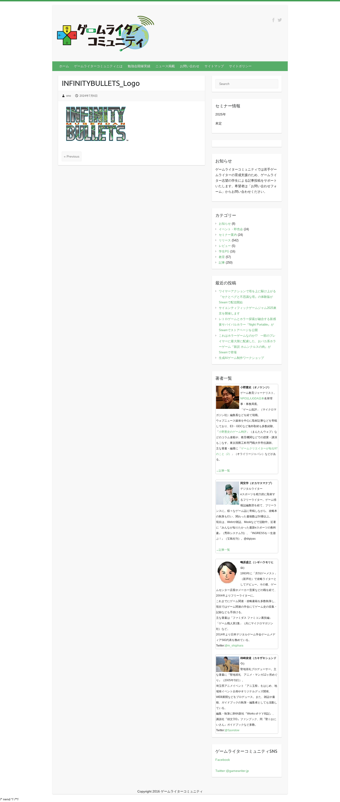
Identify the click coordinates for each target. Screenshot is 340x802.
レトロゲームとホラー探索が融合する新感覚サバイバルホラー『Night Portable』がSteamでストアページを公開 (247, 324)
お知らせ (225, 223)
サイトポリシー (240, 66)
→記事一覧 (223, 470)
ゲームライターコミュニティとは (98, 66)
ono (68, 95)
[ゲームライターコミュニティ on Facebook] (273, 20)
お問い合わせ (189, 66)
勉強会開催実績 (139, 66)
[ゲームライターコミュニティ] (105, 34)
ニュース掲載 (165, 66)
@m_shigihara (234, 645)
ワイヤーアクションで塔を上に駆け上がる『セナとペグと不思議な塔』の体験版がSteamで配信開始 (247, 296)
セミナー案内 (228, 234)
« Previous (71, 156)
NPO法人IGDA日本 (252, 398)
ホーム (64, 66)
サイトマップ (214, 66)
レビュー (225, 246)
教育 (222, 257)
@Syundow (232, 730)
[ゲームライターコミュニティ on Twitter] (280, 20)
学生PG (224, 251)
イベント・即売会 (231, 229)
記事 (222, 262)
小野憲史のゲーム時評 (233, 431)
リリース (225, 240)
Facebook (222, 760)
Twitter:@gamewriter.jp (232, 771)
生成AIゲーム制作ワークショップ (241, 358)
